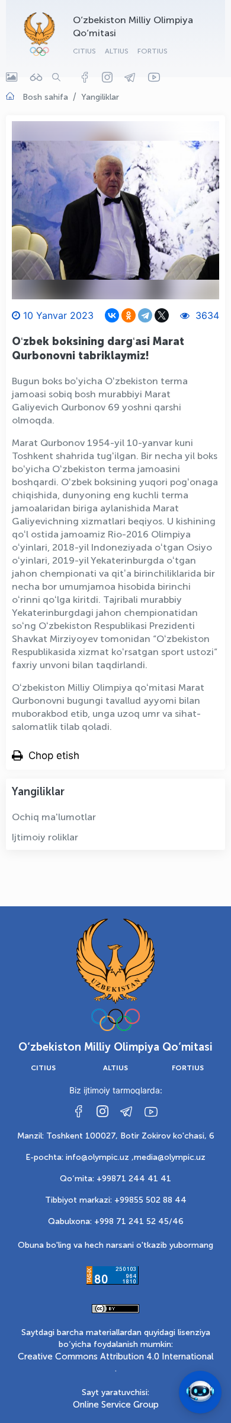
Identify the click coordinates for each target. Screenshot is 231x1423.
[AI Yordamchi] (200, 1392)
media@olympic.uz (170, 1157)
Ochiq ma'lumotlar (54, 817)
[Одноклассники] (128, 315)
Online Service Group (116, 1404)
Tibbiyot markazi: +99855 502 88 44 (116, 1200)
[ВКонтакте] (112, 315)
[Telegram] (145, 315)
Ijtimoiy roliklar (45, 837)
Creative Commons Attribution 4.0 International (116, 1356)
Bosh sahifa (45, 97)
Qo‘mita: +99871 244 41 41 (115, 1179)
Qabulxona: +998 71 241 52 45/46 (116, 1221)
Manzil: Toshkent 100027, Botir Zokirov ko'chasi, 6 (115, 1136)
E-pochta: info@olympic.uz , (79, 1157)
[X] (162, 315)
